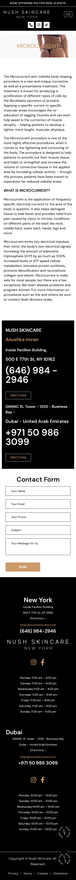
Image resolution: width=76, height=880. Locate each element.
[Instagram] (39, 25)
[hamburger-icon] (68, 14)
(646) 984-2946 (38, 631)
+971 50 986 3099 (38, 763)
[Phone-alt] (31, 25)
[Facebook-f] (42, 662)
